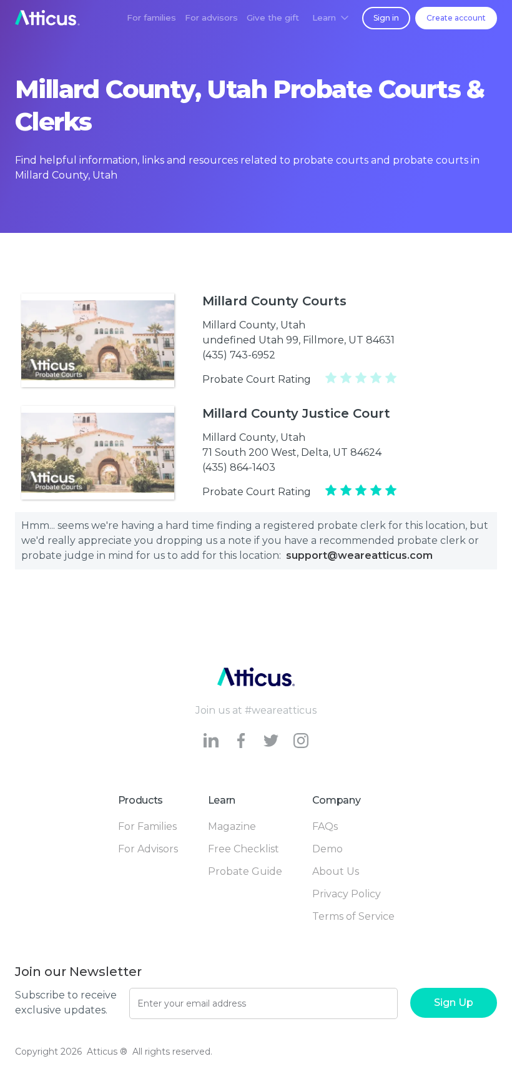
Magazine (232, 826)
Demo (327, 849)
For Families (147, 826)
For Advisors (148, 849)
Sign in (386, 17)
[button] (330, 18)
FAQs (325, 826)
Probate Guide (245, 871)
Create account (456, 17)
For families (151, 17)
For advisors (211, 17)
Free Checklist (243, 849)
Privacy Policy (346, 894)
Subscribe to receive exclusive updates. (66, 1002)
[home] (47, 18)
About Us (335, 871)
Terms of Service (353, 916)
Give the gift (273, 17)
